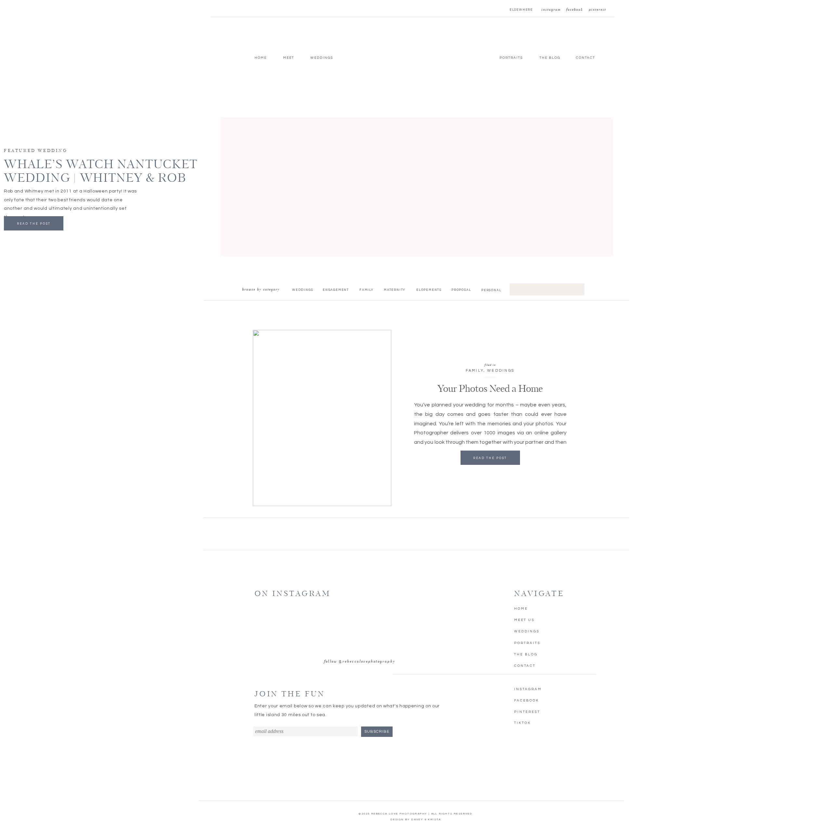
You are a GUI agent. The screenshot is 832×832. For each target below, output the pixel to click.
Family (475, 370)
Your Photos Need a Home (490, 389)
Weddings (500, 370)
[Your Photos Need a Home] (322, 418)
